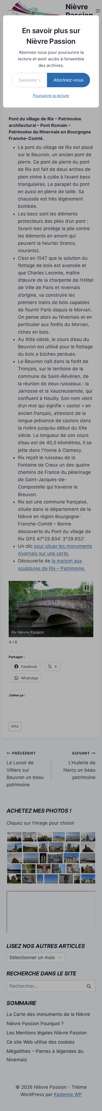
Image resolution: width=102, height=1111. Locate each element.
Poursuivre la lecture (51, 95)
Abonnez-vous (69, 80)
